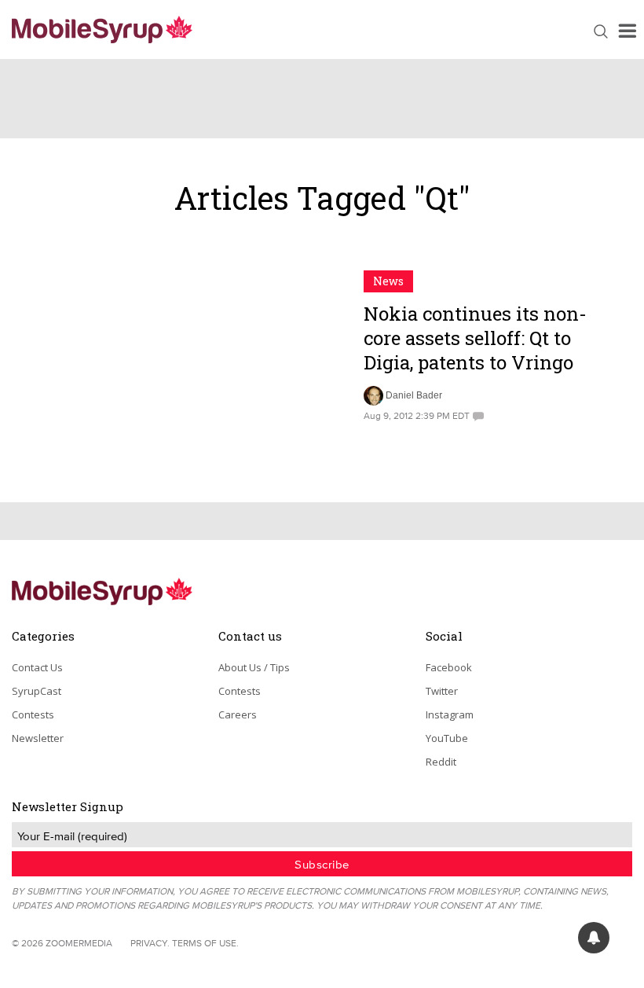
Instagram (450, 714)
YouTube (447, 738)
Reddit (441, 762)
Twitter (442, 691)
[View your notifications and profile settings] (593, 937)
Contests (33, 714)
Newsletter (38, 738)
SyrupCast (36, 691)
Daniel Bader (414, 395)
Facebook (449, 667)
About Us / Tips (254, 667)
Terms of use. (205, 942)
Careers (237, 714)
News (388, 281)
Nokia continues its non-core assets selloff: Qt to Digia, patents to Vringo (475, 338)
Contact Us (37, 667)
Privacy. (150, 942)
